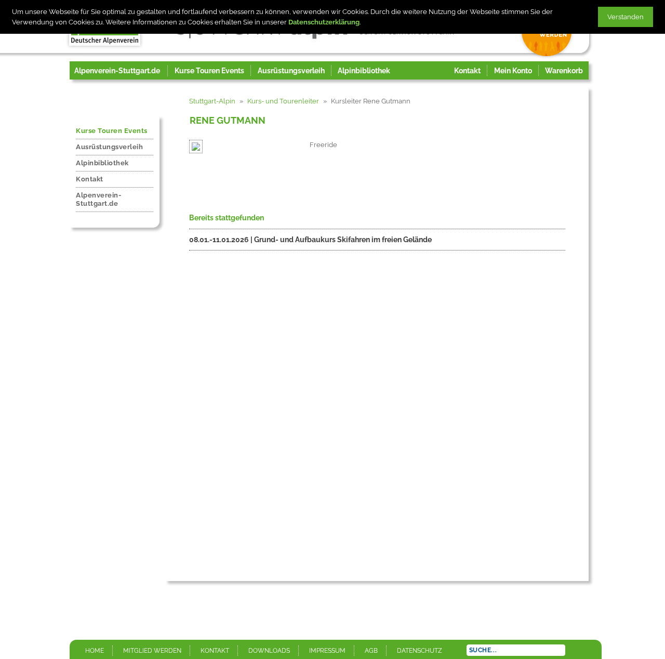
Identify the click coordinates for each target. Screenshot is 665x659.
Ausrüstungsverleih (109, 147)
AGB (371, 650)
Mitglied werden (152, 650)
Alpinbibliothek (102, 163)
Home (94, 650)
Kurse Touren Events (112, 131)
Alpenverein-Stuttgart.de (117, 71)
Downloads (269, 650)
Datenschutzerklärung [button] (324, 22)
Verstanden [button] (625, 17)
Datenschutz (419, 650)
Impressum (327, 650)
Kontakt (89, 179)
